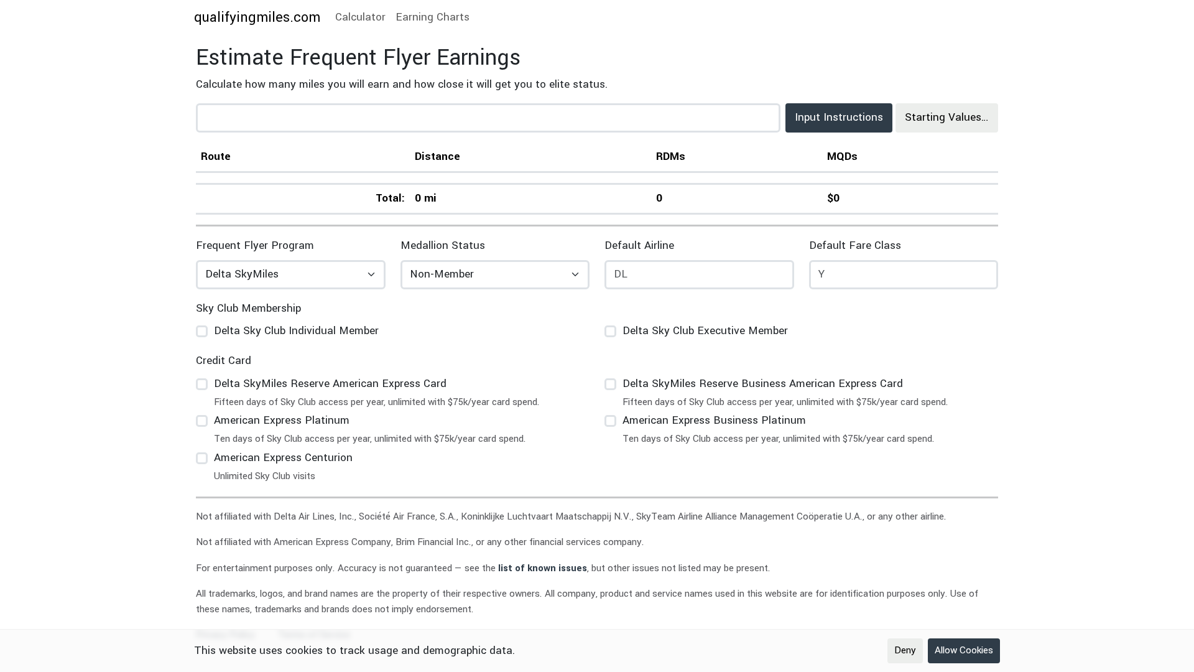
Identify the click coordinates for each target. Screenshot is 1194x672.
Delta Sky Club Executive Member (705, 330)
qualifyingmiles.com (257, 17)
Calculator (360, 17)
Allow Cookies (964, 650)
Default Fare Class (855, 245)
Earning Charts (433, 17)
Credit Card (223, 360)
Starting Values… (947, 117)
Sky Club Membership (248, 308)
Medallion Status (442, 245)
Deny (905, 650)
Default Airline (639, 245)
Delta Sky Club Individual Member (296, 330)
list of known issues (542, 568)
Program (255, 245)
